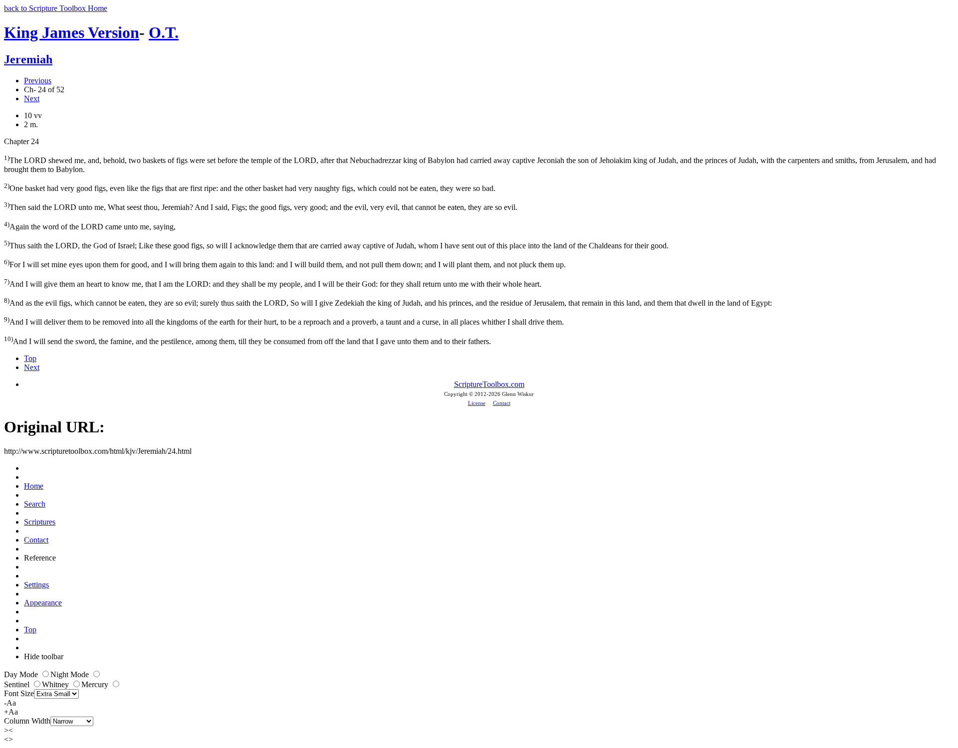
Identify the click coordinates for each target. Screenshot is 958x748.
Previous (37, 80)
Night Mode (70, 674)
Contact (501, 403)
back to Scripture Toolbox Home (55, 8)
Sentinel (17, 684)
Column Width (27, 721)
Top (30, 358)
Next (31, 98)
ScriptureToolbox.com (489, 384)
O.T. (164, 32)
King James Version (71, 32)
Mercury (95, 684)
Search (34, 504)
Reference (40, 558)
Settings (36, 584)
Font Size (19, 693)
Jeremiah (28, 59)
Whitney (56, 684)
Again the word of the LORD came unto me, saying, (90, 225)
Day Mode (22, 674)
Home (33, 486)
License (476, 403)
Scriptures (39, 522)
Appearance (43, 602)
